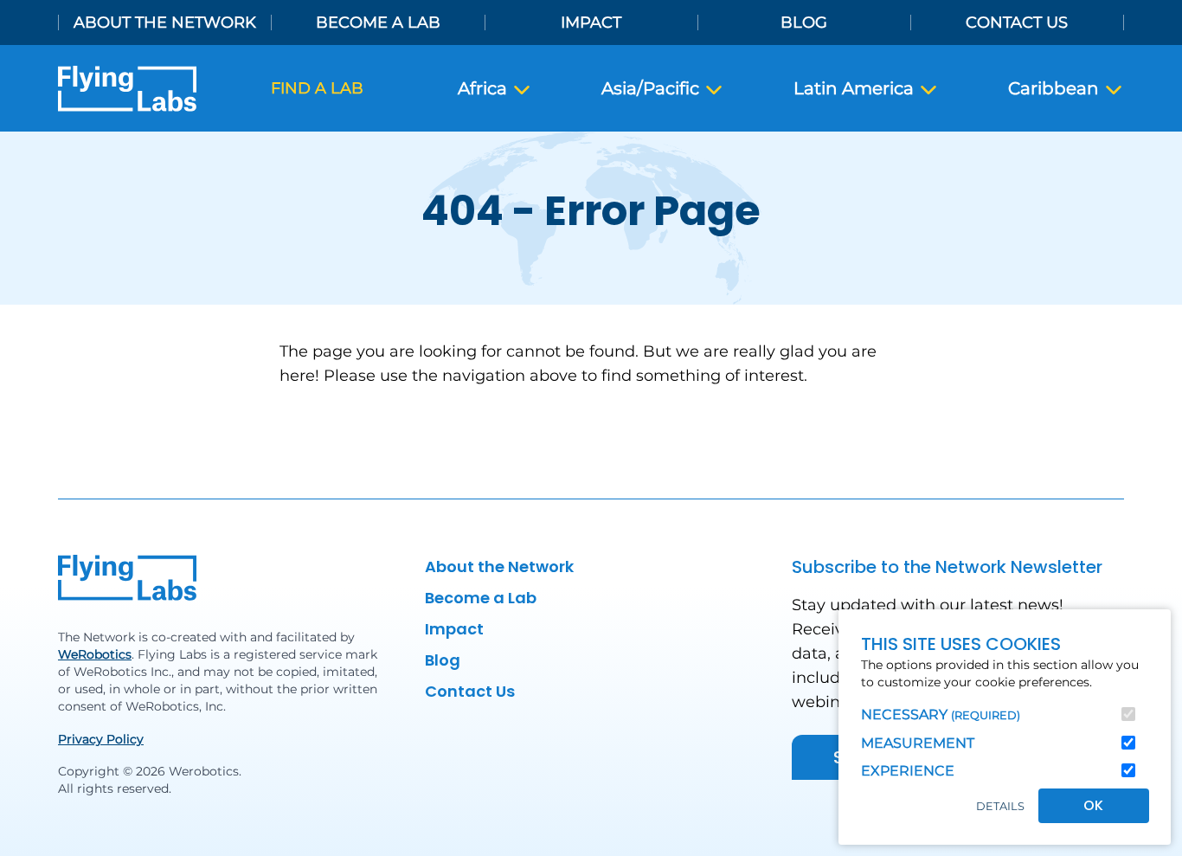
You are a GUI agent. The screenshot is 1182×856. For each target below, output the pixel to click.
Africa (484, 88)
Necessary (940, 714)
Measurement (917, 743)
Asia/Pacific (652, 88)
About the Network (165, 22)
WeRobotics (95, 654)
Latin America (855, 88)
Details (1000, 806)
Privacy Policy (101, 739)
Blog (804, 22)
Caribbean (1055, 88)
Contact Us (1017, 22)
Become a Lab (378, 22)
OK (1093, 805)
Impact (591, 22)
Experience (907, 771)
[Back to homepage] (127, 89)
